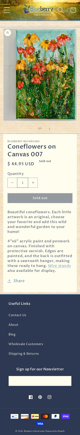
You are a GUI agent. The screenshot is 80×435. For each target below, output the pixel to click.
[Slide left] (30, 129)
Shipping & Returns (24, 354)
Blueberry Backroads (34, 431)
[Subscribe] (66, 381)
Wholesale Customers (26, 344)
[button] (7, 10)
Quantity (15, 173)
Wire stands (59, 265)
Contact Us (17, 315)
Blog (12, 334)
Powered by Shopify (55, 431)
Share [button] (19, 281)
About (14, 325)
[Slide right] (49, 129)
